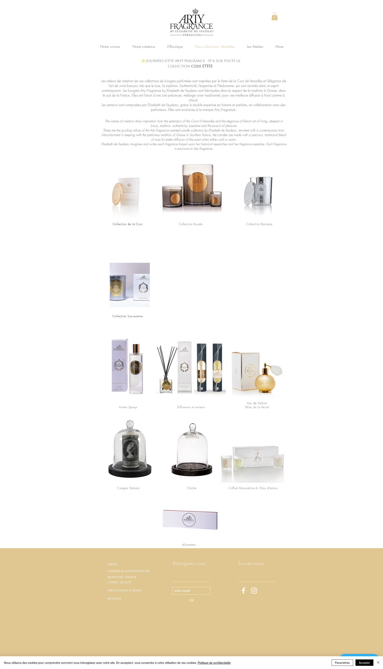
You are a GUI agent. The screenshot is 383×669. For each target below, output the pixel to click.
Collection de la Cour (128, 224)
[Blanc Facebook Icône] (243, 590)
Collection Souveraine (128, 316)
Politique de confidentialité (214, 663)
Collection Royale (191, 224)
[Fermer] (378, 662)
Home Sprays (128, 407)
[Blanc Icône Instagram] (254, 590)
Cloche (192, 488)
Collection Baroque (259, 224)
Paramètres (342, 663)
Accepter (364, 663)
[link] (274, 16)
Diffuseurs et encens (191, 407)
